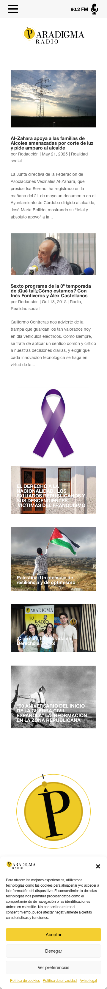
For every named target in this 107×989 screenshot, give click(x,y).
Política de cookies (25, 981)
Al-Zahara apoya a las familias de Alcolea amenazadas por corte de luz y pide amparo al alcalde (52, 143)
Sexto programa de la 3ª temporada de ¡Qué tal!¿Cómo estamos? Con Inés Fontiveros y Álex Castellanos (51, 291)
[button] (98, 866)
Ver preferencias (54, 967)
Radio (75, 301)
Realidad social (25, 308)
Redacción (28, 154)
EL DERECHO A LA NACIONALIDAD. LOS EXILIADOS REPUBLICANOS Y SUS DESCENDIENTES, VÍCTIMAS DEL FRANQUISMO (51, 496)
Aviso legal (88, 981)
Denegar (53, 950)
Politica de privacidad (60, 981)
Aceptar (54, 934)
